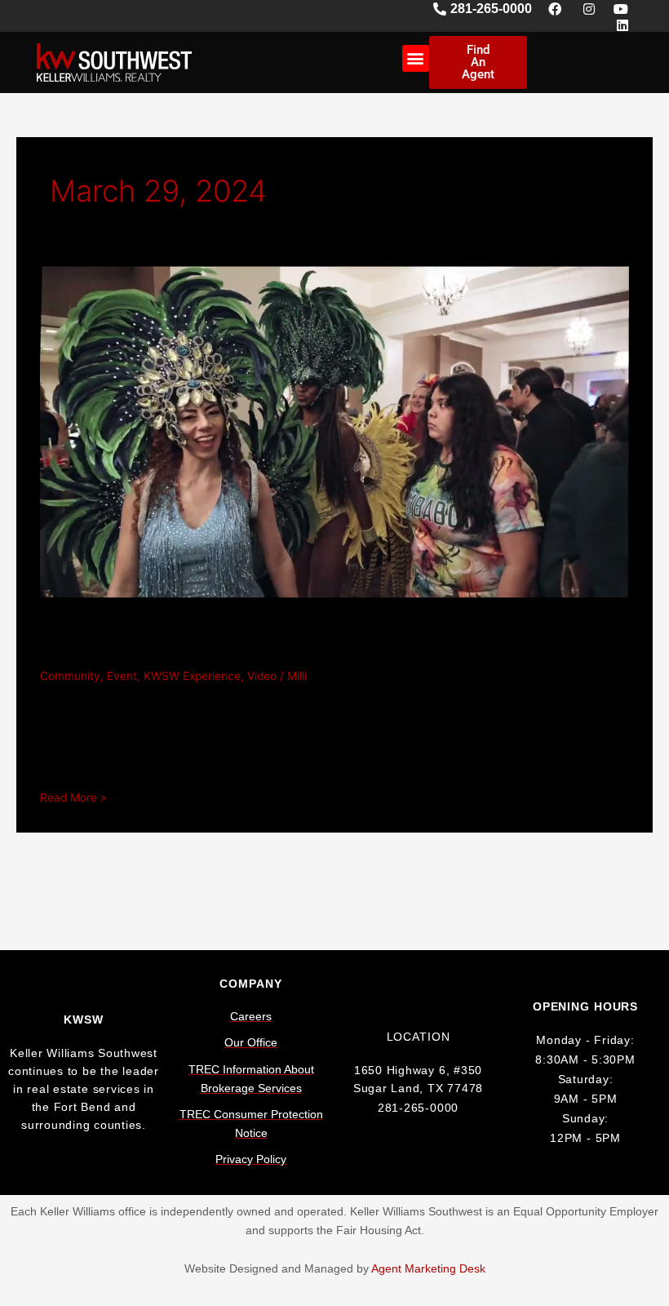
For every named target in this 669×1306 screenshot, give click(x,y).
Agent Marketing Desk (428, 1269)
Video (262, 675)
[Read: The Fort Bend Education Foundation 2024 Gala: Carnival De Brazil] (334, 431)
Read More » (73, 796)
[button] (415, 58)
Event (122, 675)
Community (70, 675)
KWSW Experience (192, 675)
